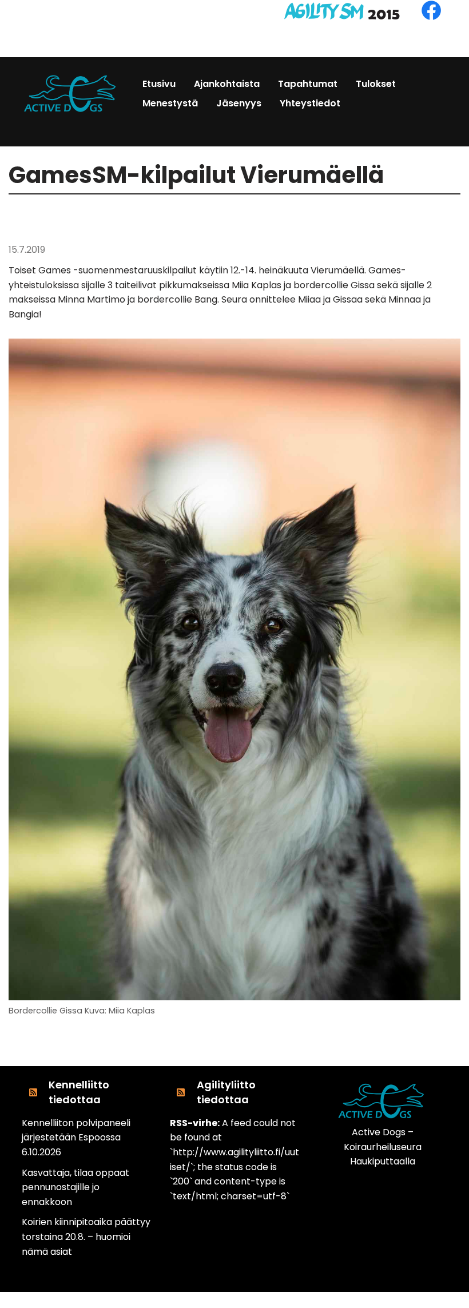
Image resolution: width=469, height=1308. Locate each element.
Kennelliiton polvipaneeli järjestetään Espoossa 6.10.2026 (76, 1137)
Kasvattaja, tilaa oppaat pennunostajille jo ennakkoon (75, 1187)
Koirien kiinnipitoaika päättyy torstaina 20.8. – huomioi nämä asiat (86, 1236)
